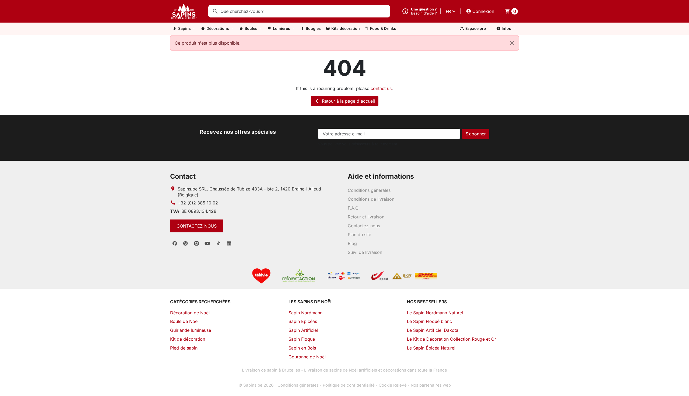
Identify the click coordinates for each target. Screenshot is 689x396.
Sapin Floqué (302, 339)
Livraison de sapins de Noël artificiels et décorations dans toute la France (375, 370)
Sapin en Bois (302, 348)
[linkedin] (229, 243)
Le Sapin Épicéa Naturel (431, 348)
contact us (381, 88)
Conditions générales (369, 190)
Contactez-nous (197, 226)
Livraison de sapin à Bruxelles (271, 370)
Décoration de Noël (190, 312)
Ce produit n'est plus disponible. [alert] (208, 43)
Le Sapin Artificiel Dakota (432, 330)
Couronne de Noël (307, 356)
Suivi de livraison (365, 252)
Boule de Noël (184, 321)
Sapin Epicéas (303, 321)
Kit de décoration (187, 339)
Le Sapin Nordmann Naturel (435, 312)
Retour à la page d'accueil (345, 101)
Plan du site (359, 234)
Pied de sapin (184, 348)
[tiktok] (218, 243)
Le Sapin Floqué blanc (429, 321)
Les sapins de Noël (311, 301)
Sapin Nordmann (305, 312)
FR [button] (448, 11)
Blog (352, 243)
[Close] (512, 43)
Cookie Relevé (393, 385)
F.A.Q (353, 208)
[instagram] (196, 243)
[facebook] (174, 243)
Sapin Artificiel (303, 330)
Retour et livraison (366, 216)
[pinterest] (185, 243)
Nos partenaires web (431, 385)
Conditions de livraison (371, 199)
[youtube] (207, 243)
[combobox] (299, 11)
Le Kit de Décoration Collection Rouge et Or (451, 339)
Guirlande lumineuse (190, 330)
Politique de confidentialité (349, 385)
